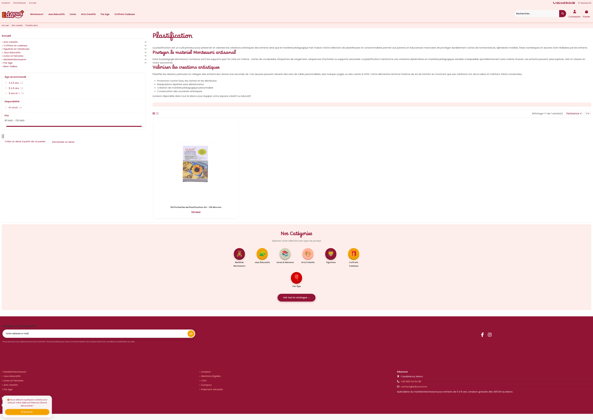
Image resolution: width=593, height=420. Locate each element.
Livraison (6, 3)
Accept (27, 412)
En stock (15, 107)
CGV (203, 380)
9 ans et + (16, 93)
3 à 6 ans (16, 83)
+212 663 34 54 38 (411, 381)
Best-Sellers (10, 66)
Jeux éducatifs (12, 52)
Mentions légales (211, 376)
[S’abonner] (191, 333)
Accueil (32, 3)
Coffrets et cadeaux (15, 45)
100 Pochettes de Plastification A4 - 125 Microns (195, 207)
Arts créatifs (11, 42)
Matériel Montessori (15, 59)
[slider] (5, 126)
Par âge (8, 62)
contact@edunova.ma (414, 386)
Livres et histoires (13, 55)
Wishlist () (585, 3)
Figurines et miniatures (16, 49)
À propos (206, 384)
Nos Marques (19, 3)
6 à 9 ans (16, 88)
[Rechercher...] (562, 13)
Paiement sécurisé (212, 389)
